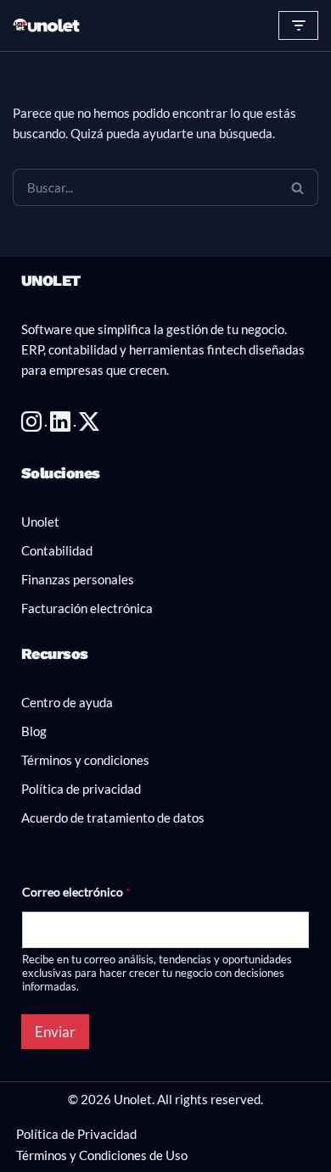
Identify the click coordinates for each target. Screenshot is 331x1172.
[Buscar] (298, 187)
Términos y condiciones (85, 759)
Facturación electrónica (87, 608)
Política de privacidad (81, 788)
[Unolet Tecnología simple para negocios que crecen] (47, 26)
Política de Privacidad (76, 1133)
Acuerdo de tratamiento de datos (113, 817)
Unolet (40, 521)
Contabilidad (57, 550)
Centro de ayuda (67, 702)
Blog (34, 731)
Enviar (55, 1032)
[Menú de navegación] (298, 25)
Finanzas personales (77, 579)
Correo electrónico (76, 892)
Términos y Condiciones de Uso (102, 1155)
